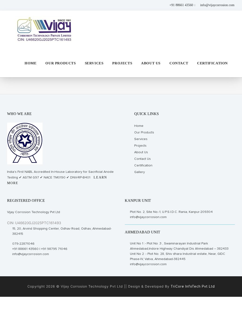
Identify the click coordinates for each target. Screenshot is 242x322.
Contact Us (142, 159)
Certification (143, 165)
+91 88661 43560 (181, 5)
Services (140, 139)
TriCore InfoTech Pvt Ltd (192, 286)
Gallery (139, 172)
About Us (141, 152)
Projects (140, 145)
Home (138, 126)
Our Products (144, 132)
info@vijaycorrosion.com (217, 5)
